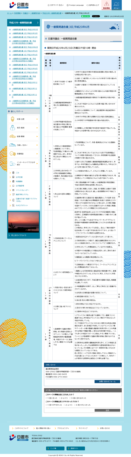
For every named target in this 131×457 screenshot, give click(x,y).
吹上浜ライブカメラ (18, 235)
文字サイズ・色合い (57, 5)
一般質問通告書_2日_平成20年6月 (25, 51)
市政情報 (17, 13)
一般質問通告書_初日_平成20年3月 (25, 29)
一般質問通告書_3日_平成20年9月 (24, 72)
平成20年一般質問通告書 (51, 13)
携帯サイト (74, 448)
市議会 (25, 13)
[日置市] (19, 5)
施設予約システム (22, 194)
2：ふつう (64, 398)
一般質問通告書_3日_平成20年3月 (24, 37)
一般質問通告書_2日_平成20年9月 (25, 68)
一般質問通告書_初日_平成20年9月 (25, 65)
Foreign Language (76, 5)
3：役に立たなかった (78, 398)
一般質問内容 (35, 13)
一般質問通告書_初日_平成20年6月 (25, 47)
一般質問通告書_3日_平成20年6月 (24, 55)
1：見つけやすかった (54, 405)
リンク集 (53, 448)
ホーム (9, 13)
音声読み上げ (94, 5)
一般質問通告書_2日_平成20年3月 (25, 33)
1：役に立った (52, 398)
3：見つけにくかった (83, 405)
